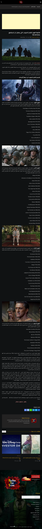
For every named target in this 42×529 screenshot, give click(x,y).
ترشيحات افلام (36, 502)
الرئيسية (38, 6)
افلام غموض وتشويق (35, 512)
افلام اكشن (37, 508)
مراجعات (37, 506)
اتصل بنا (37, 519)
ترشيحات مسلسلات (35, 504)
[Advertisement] (21, 21)
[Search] (1, 2)
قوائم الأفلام (33, 6)
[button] (5, 432)
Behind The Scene (35, 37)
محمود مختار (37, 63)
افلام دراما (37, 510)
